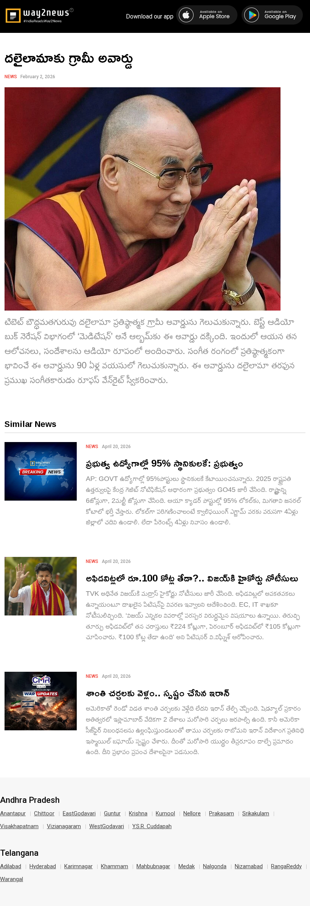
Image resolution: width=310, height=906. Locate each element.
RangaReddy (286, 866)
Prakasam (221, 813)
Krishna (138, 813)
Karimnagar (78, 866)
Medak (186, 866)
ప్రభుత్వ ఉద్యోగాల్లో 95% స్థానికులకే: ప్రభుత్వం (164, 463)
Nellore (192, 813)
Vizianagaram (64, 826)
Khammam (114, 866)
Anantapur (13, 813)
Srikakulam (255, 813)
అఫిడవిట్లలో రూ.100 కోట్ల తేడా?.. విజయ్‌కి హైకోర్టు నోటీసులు (192, 578)
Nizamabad (249, 866)
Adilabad (10, 866)
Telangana (19, 853)
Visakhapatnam (19, 826)
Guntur (112, 813)
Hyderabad (42, 866)
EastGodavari (79, 813)
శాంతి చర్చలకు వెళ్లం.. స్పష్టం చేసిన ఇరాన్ (157, 692)
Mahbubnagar (153, 866)
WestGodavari (106, 826)
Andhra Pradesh (30, 800)
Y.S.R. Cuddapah (152, 826)
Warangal (11, 879)
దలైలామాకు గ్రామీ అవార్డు (69, 57)
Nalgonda (214, 866)
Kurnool (165, 813)
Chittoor (44, 813)
